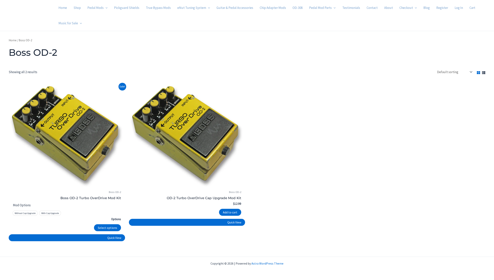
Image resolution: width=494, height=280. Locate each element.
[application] (105, 7)
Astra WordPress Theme (267, 263)
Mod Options (22, 205)
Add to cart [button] (230, 212)
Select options (107, 228)
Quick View (114, 238)
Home (13, 40)
